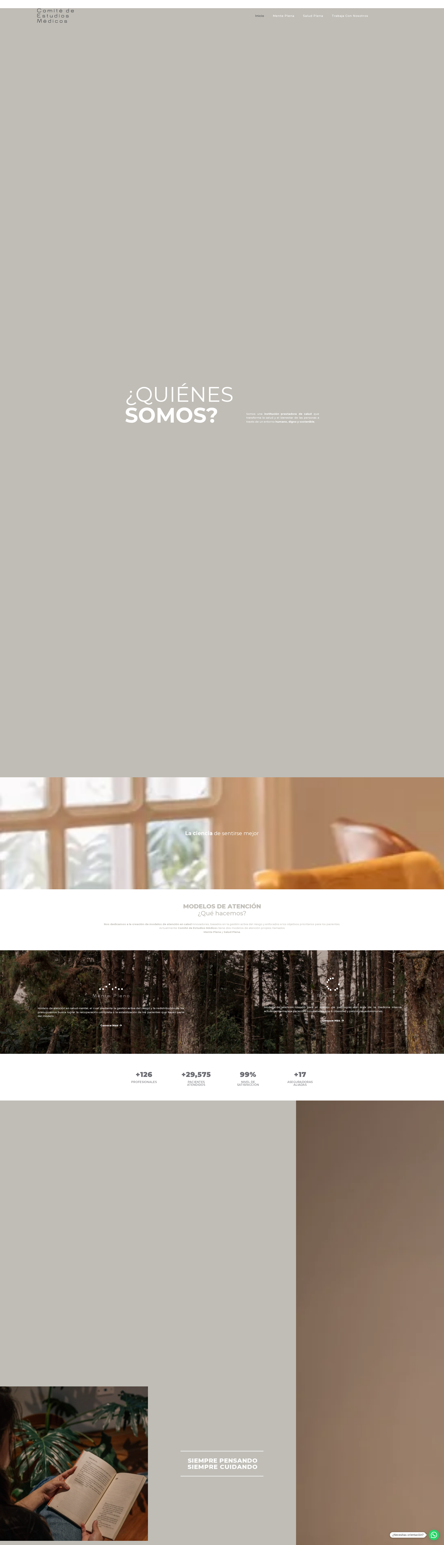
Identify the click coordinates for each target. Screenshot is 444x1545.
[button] (111, 1025)
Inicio (259, 16)
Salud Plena (313, 16)
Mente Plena (283, 16)
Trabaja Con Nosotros (350, 16)
